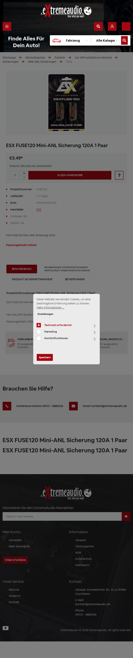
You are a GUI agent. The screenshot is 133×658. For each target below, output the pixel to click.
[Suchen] (98, 26)
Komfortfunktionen (56, 338)
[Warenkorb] (126, 26)
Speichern (45, 357)
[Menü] (7, 26)
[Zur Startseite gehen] (66, 11)
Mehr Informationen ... (50, 307)
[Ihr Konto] (112, 26)
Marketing (50, 331)
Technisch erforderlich (58, 325)
